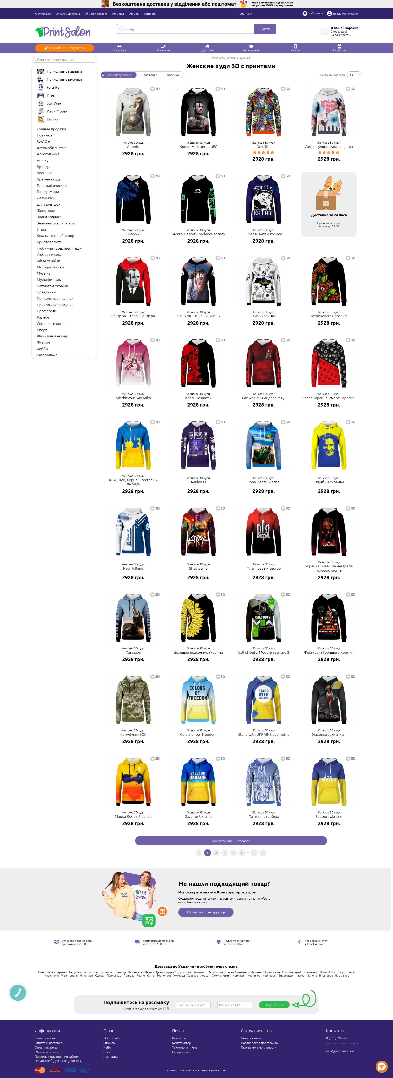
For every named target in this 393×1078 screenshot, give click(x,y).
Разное (43, 317)
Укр (249, 13)
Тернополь (164, 975)
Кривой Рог (327, 972)
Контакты (150, 13)
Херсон (205, 975)
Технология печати (186, 1047)
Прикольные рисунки (55, 304)
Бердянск (75, 972)
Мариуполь (51, 975)
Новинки (44, 135)
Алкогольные (48, 153)
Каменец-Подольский (265, 972)
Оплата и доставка (68, 13)
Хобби (42, 348)
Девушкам (45, 197)
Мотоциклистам (50, 267)
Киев (41, 972)
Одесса (100, 975)
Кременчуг (311, 972)
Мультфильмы (49, 279)
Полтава (128, 975)
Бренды (43, 166)
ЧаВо (107, 1047)
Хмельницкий (221, 975)
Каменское (135, 972)
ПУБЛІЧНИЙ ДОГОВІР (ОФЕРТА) (58, 1061)
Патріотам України (52, 285)
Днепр (149, 972)
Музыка (43, 273)
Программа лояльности (258, 1047)
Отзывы (134, 13)
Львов (350, 972)
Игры (41, 229)
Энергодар (286, 975)
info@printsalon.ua (340, 1051)
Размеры (118, 13)
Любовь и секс (49, 254)
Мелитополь (69, 975)
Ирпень (312, 975)
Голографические (52, 185)
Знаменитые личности (56, 223)
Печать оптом (251, 1038)
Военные (44, 172)
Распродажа (47, 354)
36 (351, 74)
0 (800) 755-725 (337, 1038)
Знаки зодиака (49, 216)
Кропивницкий (292, 972)
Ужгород (179, 975)
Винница (120, 972)
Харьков (192, 975)
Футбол (43, 342)
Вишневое (326, 975)
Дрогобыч (185, 972)
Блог (106, 1052)
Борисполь (91, 972)
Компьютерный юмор (55, 235)
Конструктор (181, 1042)
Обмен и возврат (96, 13)
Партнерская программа (259, 1042)
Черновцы (269, 975)
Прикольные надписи (55, 298)
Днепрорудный (166, 972)
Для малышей (49, 204)
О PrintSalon (43, 13)
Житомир (200, 972)
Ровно (141, 975)
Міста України (48, 260)
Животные (46, 210)
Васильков (342, 975)
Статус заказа (45, 1038)
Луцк (341, 972)
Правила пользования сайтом (57, 1056)
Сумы (151, 975)
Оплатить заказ (46, 1047)
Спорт (42, 329)
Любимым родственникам (59, 248)
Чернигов (253, 975)
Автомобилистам (51, 147)
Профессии (46, 310)
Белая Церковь (57, 972)
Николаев (86, 975)
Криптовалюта (49, 241)
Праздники (46, 291)
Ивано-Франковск (237, 972)
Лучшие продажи (51, 128)
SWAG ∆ (43, 141)
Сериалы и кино (50, 323)
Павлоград (114, 975)
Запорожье (215, 972)
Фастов (300, 975)
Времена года (48, 179)
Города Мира (48, 191)
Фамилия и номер (52, 335)
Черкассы (239, 975)
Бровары (106, 972)
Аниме (43, 160)
